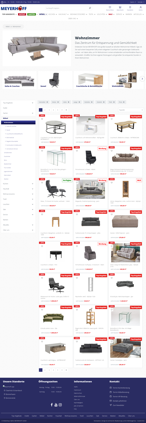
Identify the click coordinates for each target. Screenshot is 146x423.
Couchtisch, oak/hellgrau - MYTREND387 (53, 360)
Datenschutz (78, 393)
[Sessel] (55, 80)
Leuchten (90, 416)
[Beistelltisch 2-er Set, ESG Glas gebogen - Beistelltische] (56, 157)
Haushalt (59, 416)
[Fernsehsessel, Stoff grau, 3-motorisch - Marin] (90, 252)
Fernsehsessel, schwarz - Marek (85, 169)
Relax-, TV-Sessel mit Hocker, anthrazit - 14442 (55, 201)
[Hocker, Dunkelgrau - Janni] (125, 348)
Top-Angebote (17, 416)
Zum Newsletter (118, 405)
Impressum (77, 390)
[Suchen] (90, 8)
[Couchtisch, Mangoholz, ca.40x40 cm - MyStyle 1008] (56, 221)
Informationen (83, 381)
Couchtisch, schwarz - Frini (49, 265)
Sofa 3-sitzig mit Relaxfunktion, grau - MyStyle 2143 (124, 265)
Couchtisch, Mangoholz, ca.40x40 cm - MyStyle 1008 (55, 234)
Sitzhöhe (87, 102)
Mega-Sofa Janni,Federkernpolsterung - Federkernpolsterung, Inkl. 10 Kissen (122, 170)
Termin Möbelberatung (121, 392)
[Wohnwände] (127, 80)
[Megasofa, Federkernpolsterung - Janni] (90, 189)
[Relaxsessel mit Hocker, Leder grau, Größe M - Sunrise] (56, 284)
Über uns (77, 399)
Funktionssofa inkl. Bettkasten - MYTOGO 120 (89, 360)
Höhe (65, 102)
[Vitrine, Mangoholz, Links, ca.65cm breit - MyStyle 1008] (125, 189)
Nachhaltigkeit (78, 403)
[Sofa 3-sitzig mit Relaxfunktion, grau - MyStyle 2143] (125, 252)
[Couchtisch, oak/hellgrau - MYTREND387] (56, 348)
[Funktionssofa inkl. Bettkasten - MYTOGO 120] (90, 348)
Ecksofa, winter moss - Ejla (49, 328)
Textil (82, 416)
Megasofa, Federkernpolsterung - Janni (87, 201)
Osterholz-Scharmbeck (14, 390)
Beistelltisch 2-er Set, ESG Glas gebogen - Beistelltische (54, 170)
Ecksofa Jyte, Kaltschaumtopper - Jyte (121, 296)
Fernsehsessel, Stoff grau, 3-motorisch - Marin (89, 265)
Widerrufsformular (79, 396)
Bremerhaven (10, 394)
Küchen (50, 416)
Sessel (43, 86)
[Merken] (42, 119)
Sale (97, 416)
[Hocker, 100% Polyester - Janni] (125, 221)
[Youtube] (56, 405)
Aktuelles (122, 416)
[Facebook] (51, 405)
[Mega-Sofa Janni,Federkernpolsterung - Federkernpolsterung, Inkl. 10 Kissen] (125, 157)
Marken (113, 416)
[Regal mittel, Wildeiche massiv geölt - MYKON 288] (90, 316)
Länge (75, 102)
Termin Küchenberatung (121, 388)
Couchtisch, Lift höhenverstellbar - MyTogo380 (89, 138)
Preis (120, 102)
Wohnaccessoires (71, 416)
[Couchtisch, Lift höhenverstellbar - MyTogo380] (90, 125)
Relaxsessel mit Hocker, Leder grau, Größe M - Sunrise (55, 297)
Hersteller (42, 102)
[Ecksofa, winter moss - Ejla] (56, 316)
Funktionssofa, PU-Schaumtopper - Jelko (87, 233)
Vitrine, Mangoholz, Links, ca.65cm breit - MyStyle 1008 (125, 202)
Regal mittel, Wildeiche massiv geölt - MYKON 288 (89, 329)
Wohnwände (117, 86)
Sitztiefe (99, 102)
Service (104, 416)
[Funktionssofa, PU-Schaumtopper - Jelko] (90, 221)
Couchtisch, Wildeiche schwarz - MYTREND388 (124, 138)
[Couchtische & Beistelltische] (91, 80)
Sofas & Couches (12, 86)
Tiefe (110, 102)
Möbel (42, 416)
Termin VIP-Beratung (120, 396)
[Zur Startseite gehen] (14, 8)
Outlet (27, 416)
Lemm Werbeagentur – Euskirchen (133, 421)
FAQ (75, 409)
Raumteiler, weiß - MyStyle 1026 (85, 296)
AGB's (76, 387)
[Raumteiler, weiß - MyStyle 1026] (90, 284)
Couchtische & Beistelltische (89, 86)
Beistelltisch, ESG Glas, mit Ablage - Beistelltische (121, 329)
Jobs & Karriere (78, 406)
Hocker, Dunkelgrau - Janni (118, 360)
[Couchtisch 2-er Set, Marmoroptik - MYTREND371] (56, 125)
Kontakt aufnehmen (120, 401)
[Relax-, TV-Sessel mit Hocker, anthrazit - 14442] (56, 189)
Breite (54, 102)
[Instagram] (60, 405)
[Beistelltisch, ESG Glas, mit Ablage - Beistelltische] (125, 316)
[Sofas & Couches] (19, 80)
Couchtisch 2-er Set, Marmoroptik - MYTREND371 (52, 138)
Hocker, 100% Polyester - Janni (119, 233)
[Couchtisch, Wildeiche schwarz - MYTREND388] (125, 125)
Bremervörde (10, 398)
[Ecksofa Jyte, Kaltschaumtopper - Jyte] (125, 284)
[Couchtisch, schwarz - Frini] (56, 252)
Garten (34, 416)
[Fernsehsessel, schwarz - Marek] (90, 157)
